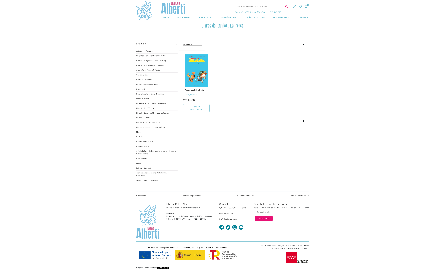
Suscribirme (264, 218)
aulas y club (205, 17)
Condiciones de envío (299, 195)
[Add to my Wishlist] (203, 58)
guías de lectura (255, 17)
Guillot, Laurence (191, 95)
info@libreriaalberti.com (228, 219)
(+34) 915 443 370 (226, 213)
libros (165, 17)
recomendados (281, 17)
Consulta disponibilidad (196, 108)
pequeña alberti (229, 17)
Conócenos (141, 195)
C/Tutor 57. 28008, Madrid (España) (233, 208)
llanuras (303, 17)
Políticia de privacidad (192, 195)
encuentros (183, 17)
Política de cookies (245, 195)
